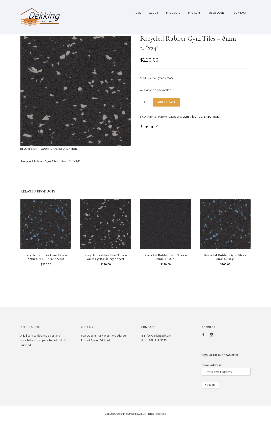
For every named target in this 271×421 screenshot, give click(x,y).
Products (173, 12)
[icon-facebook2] (204, 335)
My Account (217, 12)
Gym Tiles (189, 116)
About (153, 12)
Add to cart (166, 102)
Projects (194, 12)
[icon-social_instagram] (211, 335)
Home (137, 12)
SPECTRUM (212, 116)
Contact (240, 12)
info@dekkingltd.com (157, 335)
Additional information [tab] (59, 148)
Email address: (212, 365)
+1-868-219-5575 (155, 340)
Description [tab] (28, 148)
